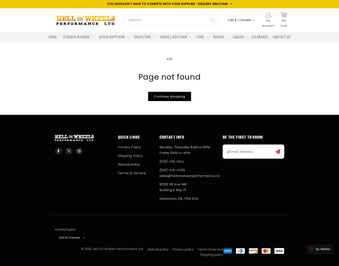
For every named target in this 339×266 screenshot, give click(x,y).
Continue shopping (169, 96)
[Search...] (213, 20)
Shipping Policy (130, 156)
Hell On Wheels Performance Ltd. (118, 249)
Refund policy (129, 164)
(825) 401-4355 (172, 170)
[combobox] (171, 19)
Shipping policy (211, 254)
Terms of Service (132, 173)
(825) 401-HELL (171, 161)
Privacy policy (183, 249)
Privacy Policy (129, 147)
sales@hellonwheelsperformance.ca (189, 176)
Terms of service (210, 249)
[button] (77, 37)
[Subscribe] (277, 152)
